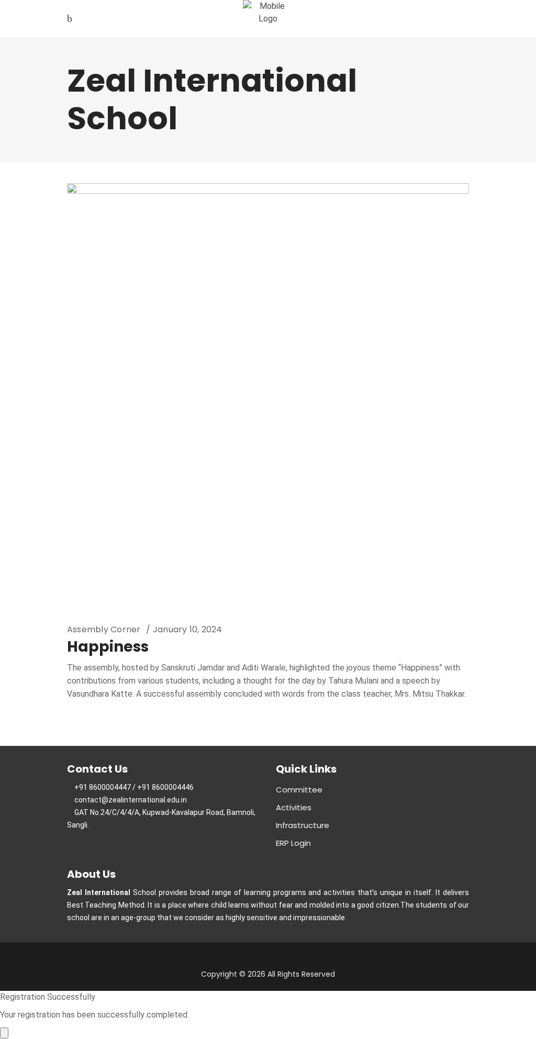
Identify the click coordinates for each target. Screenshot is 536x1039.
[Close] (4, 1032)
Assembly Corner (104, 629)
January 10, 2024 (187, 629)
